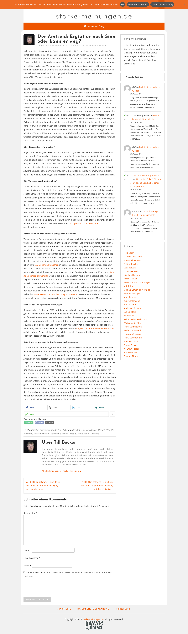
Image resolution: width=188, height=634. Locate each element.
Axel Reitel (129, 315)
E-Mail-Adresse (32, 558)
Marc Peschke (130, 297)
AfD (78, 430)
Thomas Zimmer (132, 356)
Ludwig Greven (131, 271)
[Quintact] (94, 625)
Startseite (64, 609)
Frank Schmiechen (133, 326)
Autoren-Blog (96, 26)
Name (27, 550)
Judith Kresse (130, 286)
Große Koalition (41, 433)
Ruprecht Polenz (132, 300)
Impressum (123, 609)
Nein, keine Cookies (137, 4)
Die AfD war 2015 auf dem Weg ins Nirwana (55, 294)
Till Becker (56, 430)
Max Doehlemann (132, 260)
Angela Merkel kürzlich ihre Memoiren (95, 328)
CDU (108, 430)
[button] (35, 407)
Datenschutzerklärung (93, 609)
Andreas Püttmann (133, 308)
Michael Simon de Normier (137, 289)
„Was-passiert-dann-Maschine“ (84, 223)
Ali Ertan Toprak (131, 348)
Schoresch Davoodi (133, 256)
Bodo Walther (130, 352)
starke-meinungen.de (94, 16)
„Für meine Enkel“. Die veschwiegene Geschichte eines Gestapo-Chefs (145, 183)
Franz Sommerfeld (133, 337)
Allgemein (45, 430)
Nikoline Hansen (132, 275)
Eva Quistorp (130, 311)
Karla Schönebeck (132, 330)
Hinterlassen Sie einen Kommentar (89, 45)
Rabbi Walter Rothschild (135, 319)
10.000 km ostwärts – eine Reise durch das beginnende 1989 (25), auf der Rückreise (97, 486)
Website (27, 565)
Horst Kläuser (130, 278)
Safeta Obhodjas (132, 293)
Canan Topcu (130, 345)
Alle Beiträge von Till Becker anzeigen (61, 471)
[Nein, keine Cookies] (184, 4)
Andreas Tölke (131, 341)
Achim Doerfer (131, 264)
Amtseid (85, 430)
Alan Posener (130, 304)
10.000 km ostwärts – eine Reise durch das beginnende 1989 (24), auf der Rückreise (43, 486)
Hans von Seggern (132, 334)
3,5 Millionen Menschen (47, 264)
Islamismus (55, 433)
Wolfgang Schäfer (132, 323)
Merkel (65, 433)
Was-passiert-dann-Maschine (84, 433)
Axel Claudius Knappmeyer (145, 175)
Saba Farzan (130, 267)
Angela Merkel (97, 430)
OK (122, 4)
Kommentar (30, 513)
